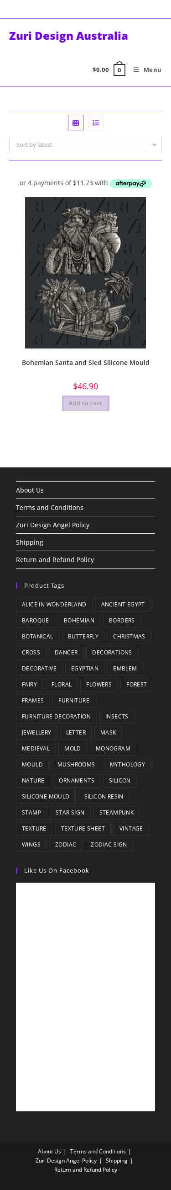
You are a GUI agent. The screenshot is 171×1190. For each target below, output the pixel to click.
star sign (70, 812)
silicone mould (46, 796)
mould (32, 764)
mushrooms (76, 764)
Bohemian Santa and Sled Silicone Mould (86, 362)
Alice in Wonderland (54, 604)
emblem (125, 668)
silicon (120, 780)
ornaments (76, 780)
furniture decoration (56, 716)
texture (34, 828)
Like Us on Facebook (56, 870)
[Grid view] (75, 122)
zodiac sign (109, 844)
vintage (131, 828)
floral (62, 684)
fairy (29, 684)
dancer (66, 652)
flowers (99, 684)
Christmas (129, 636)
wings (31, 844)
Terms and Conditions (49, 507)
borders (122, 620)
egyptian (84, 668)
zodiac (65, 844)
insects (117, 716)
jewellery (37, 732)
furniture (73, 700)
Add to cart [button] (86, 403)
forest (136, 684)
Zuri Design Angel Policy (52, 524)
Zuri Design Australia (68, 35)
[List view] (96, 122)
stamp (31, 812)
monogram (113, 748)
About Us (30, 490)
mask (108, 732)
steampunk (116, 812)
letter (76, 732)
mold (72, 748)
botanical (37, 636)
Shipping (29, 542)
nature (33, 780)
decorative (39, 668)
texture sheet (83, 828)
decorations (112, 652)
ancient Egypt (123, 604)
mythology (127, 764)
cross (31, 652)
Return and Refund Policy (55, 559)
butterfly (83, 636)
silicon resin (104, 796)
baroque (35, 620)
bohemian (79, 620)
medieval (36, 748)
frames (33, 700)
